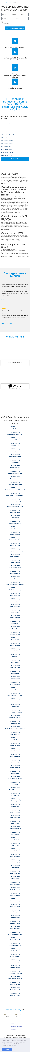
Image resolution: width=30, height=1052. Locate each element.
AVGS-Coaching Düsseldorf (7, 134)
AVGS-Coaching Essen (6, 137)
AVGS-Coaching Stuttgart (7, 155)
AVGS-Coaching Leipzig (6, 149)
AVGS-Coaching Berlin (6, 123)
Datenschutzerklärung (15, 22)
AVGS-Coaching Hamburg (7, 143)
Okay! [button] (7, 1049)
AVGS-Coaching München (7, 152)
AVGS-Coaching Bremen (6, 126)
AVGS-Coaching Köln (6, 146)
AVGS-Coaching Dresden (7, 131)
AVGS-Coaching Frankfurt (7, 140)
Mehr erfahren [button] (12, 1045)
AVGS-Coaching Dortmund (7, 129)
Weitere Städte (15, 158)
